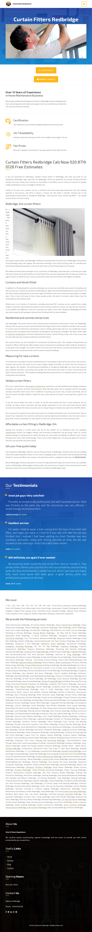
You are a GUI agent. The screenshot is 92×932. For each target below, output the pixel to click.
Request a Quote (47, 79)
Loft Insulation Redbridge (37, 807)
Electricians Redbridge (14, 638)
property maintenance (16, 334)
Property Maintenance (34, 665)
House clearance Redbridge (16, 807)
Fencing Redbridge (13, 748)
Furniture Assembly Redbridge (74, 791)
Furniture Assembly (65, 794)
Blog (9, 864)
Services (10, 860)
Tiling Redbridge (42, 652)
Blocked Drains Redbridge (71, 751)
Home (9, 857)
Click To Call (46, 70)
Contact (10, 868)
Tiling (8, 684)
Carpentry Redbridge (69, 646)
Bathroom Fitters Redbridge (53, 644)
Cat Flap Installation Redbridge (73, 799)
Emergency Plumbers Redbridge (38, 767)
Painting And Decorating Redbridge (50, 740)
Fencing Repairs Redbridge (44, 633)
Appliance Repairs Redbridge (30, 662)
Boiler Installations (63, 662)
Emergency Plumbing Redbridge (19, 646)
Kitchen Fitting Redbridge (52, 681)
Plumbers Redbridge (23, 770)
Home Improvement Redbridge (68, 625)
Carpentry (28, 652)
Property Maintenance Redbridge (49, 756)
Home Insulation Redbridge (75, 805)
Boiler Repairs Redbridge (25, 687)
